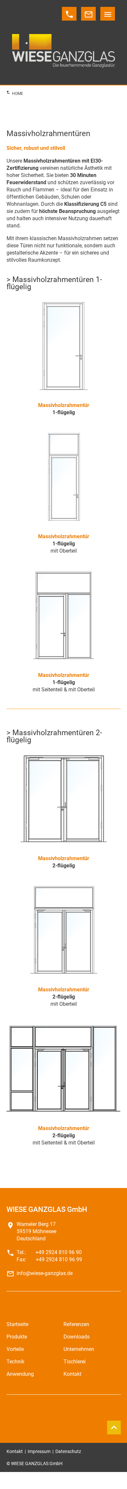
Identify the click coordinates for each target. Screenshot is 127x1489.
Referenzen (76, 1324)
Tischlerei (75, 1361)
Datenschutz (68, 1451)
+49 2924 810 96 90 (58, 1252)
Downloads (77, 1337)
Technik (15, 1361)
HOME (17, 93)
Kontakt (72, 1374)
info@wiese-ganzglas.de (45, 1273)
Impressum (39, 1451)
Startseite (17, 1324)
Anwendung (20, 1374)
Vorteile (15, 1349)
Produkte (17, 1337)
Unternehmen (79, 1349)
